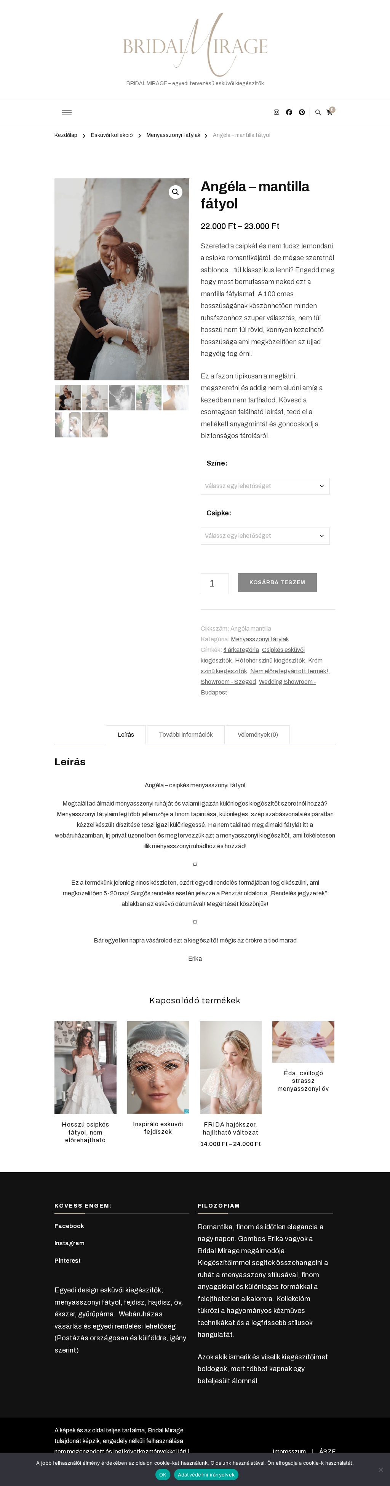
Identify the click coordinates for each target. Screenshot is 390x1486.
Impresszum (289, 1451)
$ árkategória (241, 650)
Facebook (69, 1226)
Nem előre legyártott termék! (289, 671)
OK (162, 1475)
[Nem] (380, 1469)
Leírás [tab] (126, 734)
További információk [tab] (186, 734)
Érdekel (303, 1041)
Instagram (69, 1243)
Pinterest (67, 1260)
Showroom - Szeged (228, 682)
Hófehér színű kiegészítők (270, 660)
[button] (175, 192)
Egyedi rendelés (85, 1062)
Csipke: (218, 513)
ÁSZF (327, 1451)
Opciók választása (231, 1064)
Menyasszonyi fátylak (260, 639)
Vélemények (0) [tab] (258, 734)
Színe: (216, 463)
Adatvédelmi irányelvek (206, 1475)
